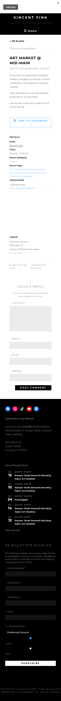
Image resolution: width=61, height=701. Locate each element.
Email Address (16, 568)
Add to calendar (33, 120)
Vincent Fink (30, 18)
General (13, 161)
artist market (28, 169)
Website (16, 371)
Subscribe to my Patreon (19, 418)
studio (28, 426)
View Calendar (12, 530)
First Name (13, 582)
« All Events (17, 41)
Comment (18, 302)
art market (15, 169)
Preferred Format (18, 632)
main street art (22, 172)
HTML (9, 643)
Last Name (13, 597)
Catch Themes (50, 692)
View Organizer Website (22, 188)
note (10, 611)
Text (8, 654)
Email (16, 354)
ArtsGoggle (21, 499)
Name (16, 338)
